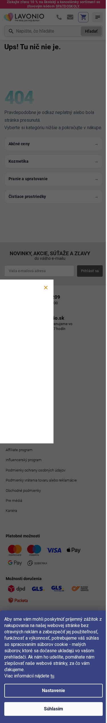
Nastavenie (53, 690)
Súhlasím (53, 709)
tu (52, 676)
